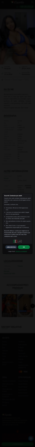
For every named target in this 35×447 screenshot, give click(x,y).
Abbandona (11, 247)
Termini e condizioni (21, 251)
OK (24, 247)
